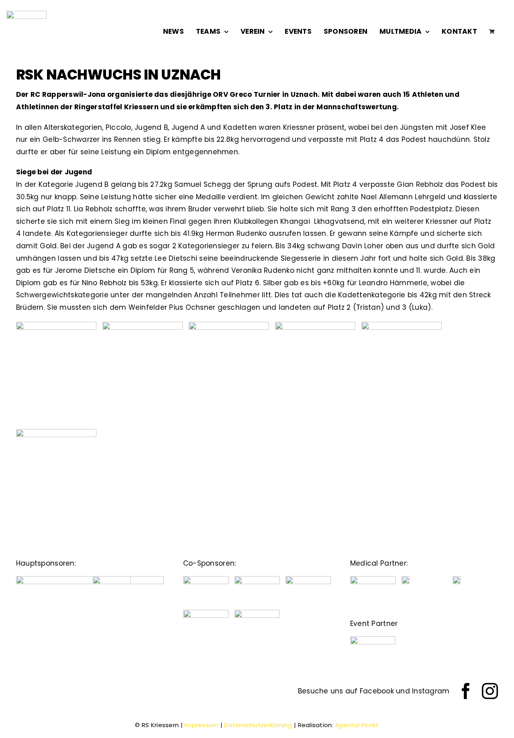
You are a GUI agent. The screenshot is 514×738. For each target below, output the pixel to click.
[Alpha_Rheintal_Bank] (205, 579)
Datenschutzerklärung (258, 725)
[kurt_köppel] (205, 613)
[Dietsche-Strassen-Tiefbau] (73, 579)
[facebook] (466, 691)
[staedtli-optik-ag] (128, 579)
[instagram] (490, 691)
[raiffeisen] (308, 579)
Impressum (201, 725)
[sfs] (257, 613)
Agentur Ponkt (357, 725)
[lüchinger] (257, 579)
